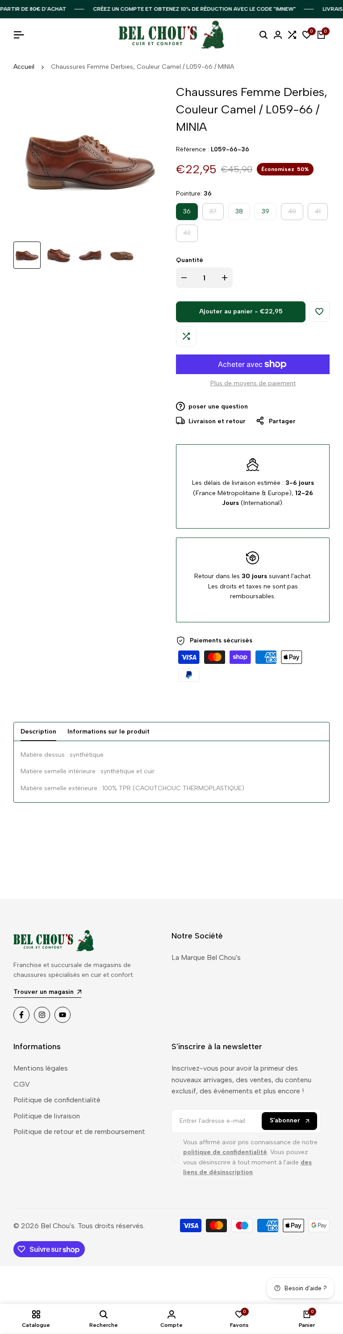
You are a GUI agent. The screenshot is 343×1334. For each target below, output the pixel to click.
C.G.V (21, 1084)
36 (187, 211)
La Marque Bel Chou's (206, 957)
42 (190, 235)
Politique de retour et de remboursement (79, 1131)
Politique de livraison (46, 1116)
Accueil (23, 67)
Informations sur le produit (108, 731)
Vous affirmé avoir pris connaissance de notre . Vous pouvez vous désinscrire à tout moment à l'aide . (250, 1157)
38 (239, 211)
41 (321, 213)
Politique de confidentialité (56, 1100)
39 (265, 211)
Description (38, 731)
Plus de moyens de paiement (253, 383)
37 (216, 213)
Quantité (189, 260)
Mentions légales (40, 1068)
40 (295, 213)
